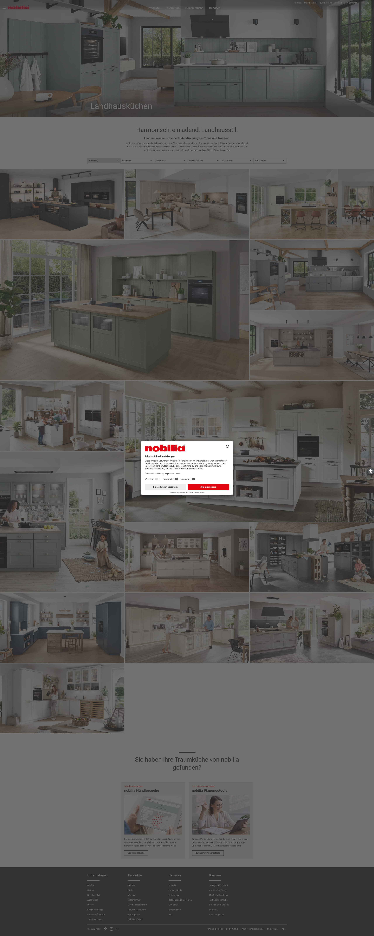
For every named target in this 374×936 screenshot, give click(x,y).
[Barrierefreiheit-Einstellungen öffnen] (371, 471)
